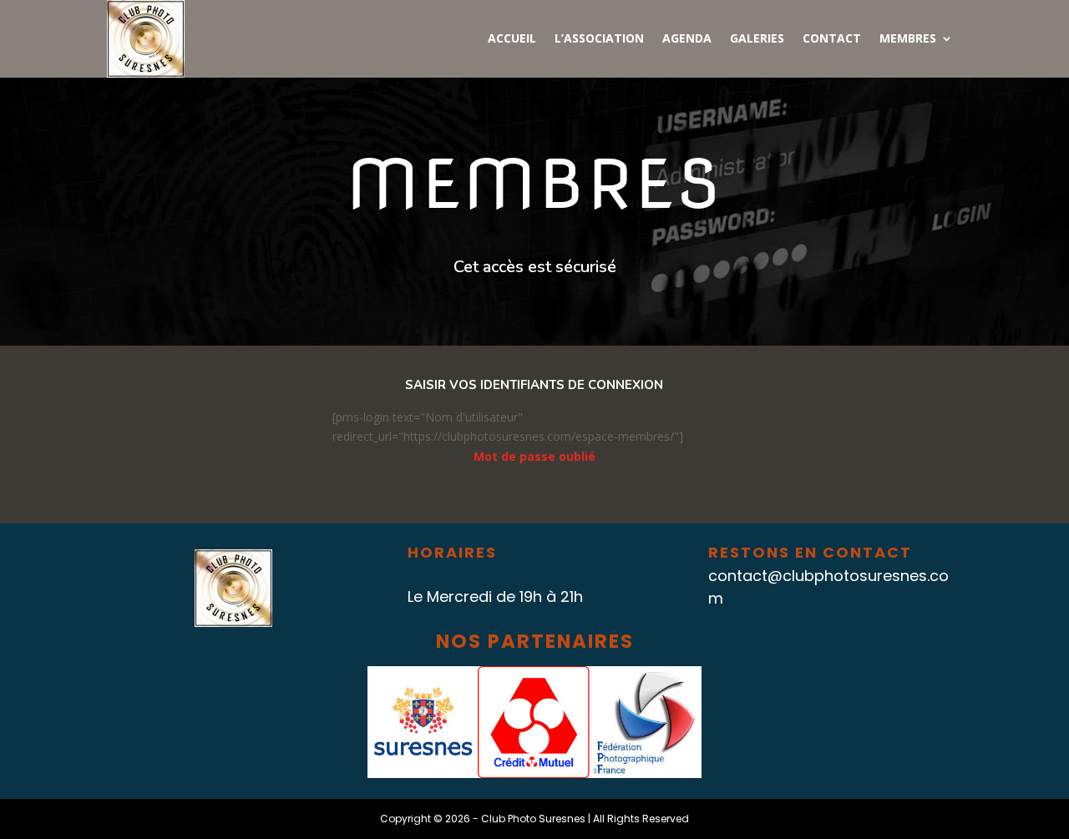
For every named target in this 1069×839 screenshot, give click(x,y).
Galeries (757, 39)
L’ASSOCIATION (599, 39)
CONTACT (832, 39)
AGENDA (687, 39)
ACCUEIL (512, 39)
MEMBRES (907, 39)
